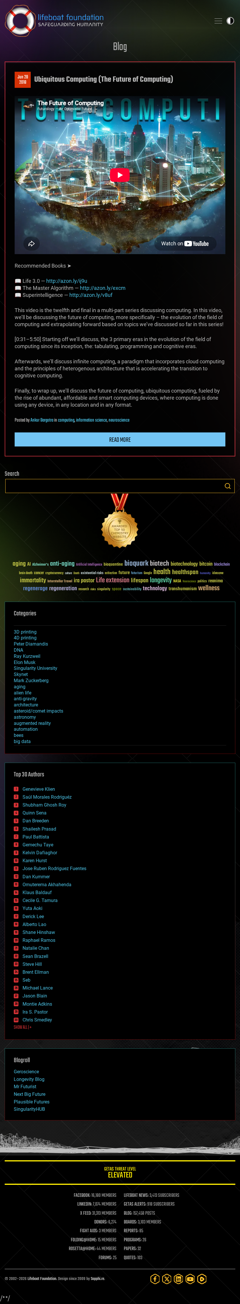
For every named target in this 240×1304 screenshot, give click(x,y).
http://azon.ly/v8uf (90, 295)
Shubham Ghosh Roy (44, 805)
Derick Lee (33, 916)
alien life (22, 693)
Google (148, 573)
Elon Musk (24, 662)
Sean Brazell (35, 956)
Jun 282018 (23, 80)
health (162, 572)
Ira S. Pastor (35, 1012)
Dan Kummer (36, 876)
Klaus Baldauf (37, 892)
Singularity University (35, 668)
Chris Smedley (37, 1020)
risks (93, 589)
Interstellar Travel (59, 581)
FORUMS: (105, 1258)
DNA (18, 650)
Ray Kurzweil (27, 656)
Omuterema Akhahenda (47, 884)
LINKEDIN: (84, 1204)
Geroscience (26, 1071)
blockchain (222, 564)
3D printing (25, 632)
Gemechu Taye (38, 845)
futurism (136, 573)
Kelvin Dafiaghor (40, 852)
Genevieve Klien (39, 789)
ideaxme (217, 573)
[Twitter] (167, 1279)
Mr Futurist (25, 1086)
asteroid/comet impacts (38, 711)
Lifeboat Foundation (42, 1279)
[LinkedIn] (178, 1279)
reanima (215, 581)
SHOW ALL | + (23, 1027)
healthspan (185, 572)
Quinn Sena (35, 813)
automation (26, 729)
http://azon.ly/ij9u (66, 281)
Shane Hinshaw (39, 932)
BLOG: (128, 1213)
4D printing (25, 638)
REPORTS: (131, 1231)
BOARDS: (130, 1222)
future (124, 573)
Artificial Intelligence (89, 565)
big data (22, 741)
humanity (205, 573)
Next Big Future (29, 1094)
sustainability (132, 590)
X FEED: (85, 1213)
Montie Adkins (37, 1004)
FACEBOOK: (82, 1195)
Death (76, 573)
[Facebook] (155, 1279)
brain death (25, 573)
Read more (120, 440)
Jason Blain (35, 996)
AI (29, 564)
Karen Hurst (35, 860)
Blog (120, 47)
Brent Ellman (36, 972)
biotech (159, 564)
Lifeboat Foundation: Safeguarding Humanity (105, 21)
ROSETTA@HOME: (82, 1249)
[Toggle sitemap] (218, 21)
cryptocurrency (54, 573)
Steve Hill (32, 964)
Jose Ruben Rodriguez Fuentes (54, 868)
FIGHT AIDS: (89, 1231)
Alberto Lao (34, 924)
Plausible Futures (31, 1102)
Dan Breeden (36, 821)
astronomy (25, 717)
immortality (33, 580)
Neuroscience (189, 581)
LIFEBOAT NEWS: (136, 1195)
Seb (26, 980)
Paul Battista (36, 837)
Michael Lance (38, 988)
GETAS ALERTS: (135, 1204)
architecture (26, 705)
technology (155, 589)
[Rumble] (202, 1279)
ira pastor (84, 580)
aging (19, 564)
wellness (209, 588)
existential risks (92, 573)
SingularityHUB (29, 1109)
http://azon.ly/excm (103, 288)
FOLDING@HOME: (84, 1240)
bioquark (136, 563)
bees (18, 735)
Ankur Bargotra (41, 420)
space (116, 588)
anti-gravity (25, 698)
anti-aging (62, 564)
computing (66, 420)
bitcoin (205, 564)
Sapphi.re (97, 1279)
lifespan (139, 580)
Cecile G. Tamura (40, 900)
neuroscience (119, 420)
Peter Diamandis (31, 644)
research (83, 589)
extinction (111, 573)
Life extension (112, 580)
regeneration (63, 588)
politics (202, 581)
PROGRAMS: (133, 1240)
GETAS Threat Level (120, 1174)
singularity (103, 589)
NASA (177, 581)
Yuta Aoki (32, 908)
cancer (39, 573)
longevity (161, 580)
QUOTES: (130, 1258)
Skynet (21, 674)
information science (91, 420)
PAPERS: (130, 1249)
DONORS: (100, 1222)
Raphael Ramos (39, 940)
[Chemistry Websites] (120, 522)
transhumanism (183, 589)
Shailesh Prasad (39, 829)
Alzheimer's (40, 565)
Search (228, 486)
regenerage (35, 589)
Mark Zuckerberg (31, 680)
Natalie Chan (36, 948)
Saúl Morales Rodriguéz (47, 797)
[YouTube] (190, 1279)
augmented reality (32, 723)
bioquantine (113, 564)
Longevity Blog (29, 1079)
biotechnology (184, 564)
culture (68, 573)
